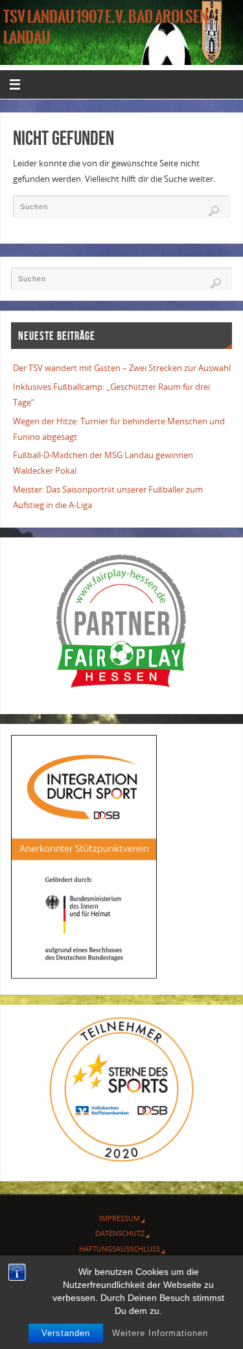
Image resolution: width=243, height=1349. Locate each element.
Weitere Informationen (160, 1333)
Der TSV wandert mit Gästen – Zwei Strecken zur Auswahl (122, 368)
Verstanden (65, 1333)
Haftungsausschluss (119, 1248)
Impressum (119, 1218)
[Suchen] (213, 211)
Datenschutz (120, 1233)
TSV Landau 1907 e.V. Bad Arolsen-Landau (107, 27)
